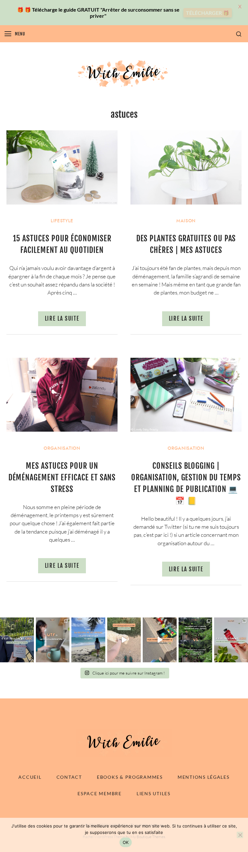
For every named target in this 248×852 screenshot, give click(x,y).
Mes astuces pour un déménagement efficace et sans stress (62, 477)
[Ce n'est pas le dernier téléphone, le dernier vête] (195, 639)
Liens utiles (153, 793)
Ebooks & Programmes (130, 777)
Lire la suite (62, 318)
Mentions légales (204, 777)
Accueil (29, 777)
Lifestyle (62, 221)
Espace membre (99, 793)
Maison (186, 221)
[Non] (240, 835)
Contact (69, 777)
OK (126, 842)
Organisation (62, 448)
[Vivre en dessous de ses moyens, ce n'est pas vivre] (88, 639)
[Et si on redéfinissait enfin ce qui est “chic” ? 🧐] (231, 639)
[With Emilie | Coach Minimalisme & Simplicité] (124, 73)
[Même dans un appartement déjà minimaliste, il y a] (160, 639)
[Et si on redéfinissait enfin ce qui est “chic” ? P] (17, 639)
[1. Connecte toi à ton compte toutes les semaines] (124, 639)
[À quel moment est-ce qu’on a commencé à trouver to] (53, 639)
